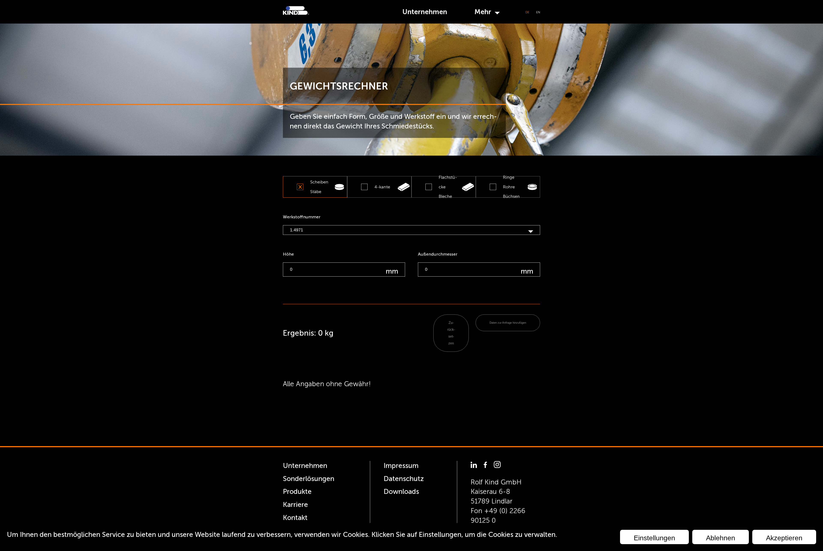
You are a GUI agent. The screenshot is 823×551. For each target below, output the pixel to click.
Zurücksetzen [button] (451, 333)
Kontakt (295, 518)
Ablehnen (720, 538)
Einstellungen (654, 538)
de (527, 12)
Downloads (401, 491)
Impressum (401, 466)
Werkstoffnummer (301, 216)
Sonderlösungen (308, 479)
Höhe (288, 254)
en (538, 12)
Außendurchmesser (437, 254)
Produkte (297, 491)
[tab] (315, 187)
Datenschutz (404, 479)
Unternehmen (424, 12)
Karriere (295, 504)
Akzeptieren (784, 538)
